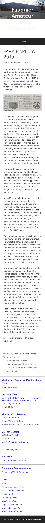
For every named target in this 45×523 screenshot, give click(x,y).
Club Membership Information (15, 460)
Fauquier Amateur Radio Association (22, 18)
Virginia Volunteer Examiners (15, 442)
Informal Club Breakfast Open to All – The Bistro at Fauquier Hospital (22, 399)
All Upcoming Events (11, 449)
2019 (8, 357)
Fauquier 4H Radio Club (13, 487)
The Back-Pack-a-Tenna (17, 361)
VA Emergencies (9, 498)
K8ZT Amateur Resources (14, 491)
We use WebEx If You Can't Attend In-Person (22, 424)
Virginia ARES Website (12, 504)
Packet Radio (8, 494)
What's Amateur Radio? (13, 511)
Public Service (29, 354)
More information (10, 387)
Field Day (18, 354)
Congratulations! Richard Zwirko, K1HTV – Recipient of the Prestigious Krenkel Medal (20, 367)
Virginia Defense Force (12, 508)
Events (9, 354)
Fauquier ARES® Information (15, 472)
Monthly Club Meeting (14, 414)
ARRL (4, 484)
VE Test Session (11, 431)
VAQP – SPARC (9, 501)
